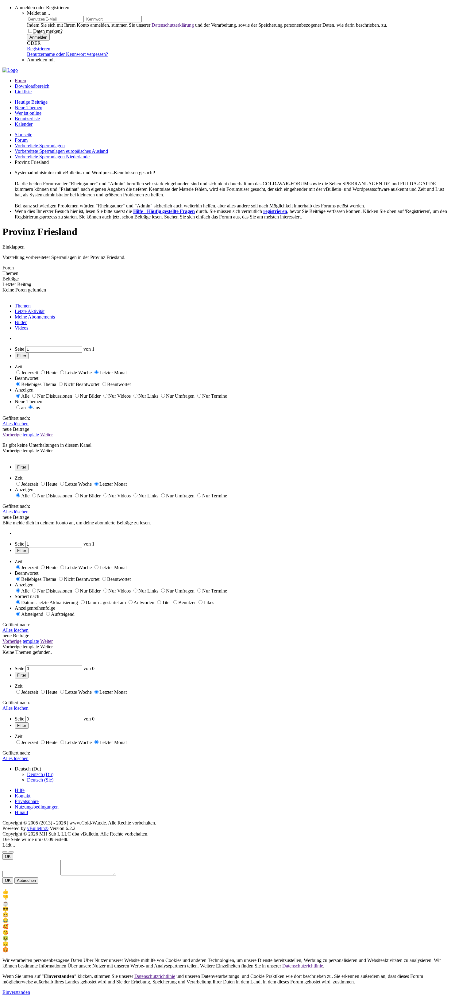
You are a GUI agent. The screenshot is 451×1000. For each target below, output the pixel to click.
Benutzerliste (27, 118)
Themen (23, 305)
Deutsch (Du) (40, 774)
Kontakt (22, 795)
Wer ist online (28, 113)
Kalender (24, 124)
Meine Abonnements (35, 316)
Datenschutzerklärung (173, 25)
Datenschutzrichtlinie (302, 965)
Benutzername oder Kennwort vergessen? (67, 54)
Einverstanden (16, 992)
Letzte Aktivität (29, 311)
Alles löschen (15, 423)
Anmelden (38, 37)
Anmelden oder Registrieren (42, 7)
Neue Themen (28, 107)
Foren (20, 80)
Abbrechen (26, 880)
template (31, 434)
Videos (21, 327)
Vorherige (11, 434)
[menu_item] (225, 891)
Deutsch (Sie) (40, 779)
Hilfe (20, 790)
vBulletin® (37, 828)
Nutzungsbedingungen (37, 806)
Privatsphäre (27, 801)
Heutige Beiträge (31, 102)
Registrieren (38, 48)
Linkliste (23, 91)
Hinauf (21, 812)
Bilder (21, 322)
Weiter (46, 434)
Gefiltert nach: (16, 418)
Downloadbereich (32, 86)
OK (8, 856)
